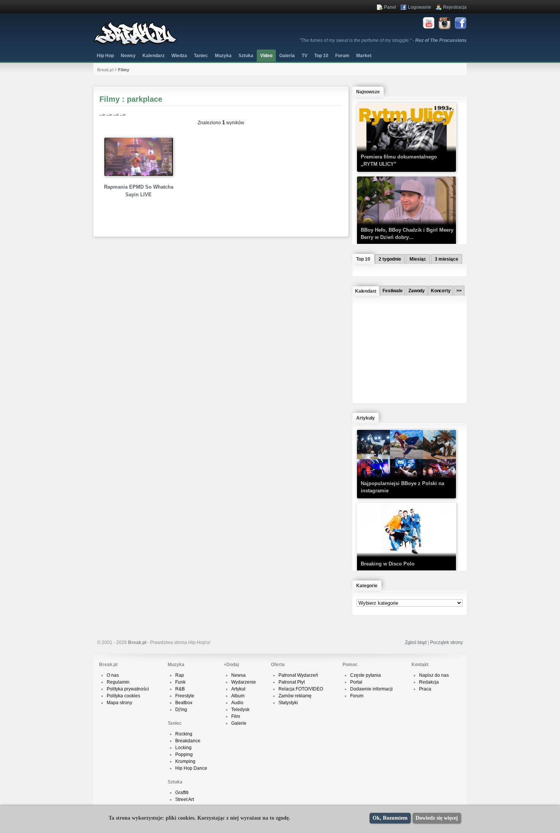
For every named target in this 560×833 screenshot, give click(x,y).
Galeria (287, 55)
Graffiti (182, 792)
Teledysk (240, 709)
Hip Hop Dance (191, 768)
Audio (237, 702)
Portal (356, 682)
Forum (356, 695)
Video (266, 55)
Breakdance (187, 740)
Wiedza (179, 55)
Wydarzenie (243, 682)
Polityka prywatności (128, 689)
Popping (184, 754)
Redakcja (429, 682)
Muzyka (223, 55)
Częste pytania (365, 675)
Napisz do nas (434, 675)
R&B (180, 689)
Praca (425, 689)
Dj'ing (181, 709)
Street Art (184, 799)
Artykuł (238, 689)
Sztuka (245, 55)
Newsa (238, 675)
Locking (183, 747)
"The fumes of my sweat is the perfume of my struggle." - (383, 40)
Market (363, 55)
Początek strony (446, 642)
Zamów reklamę (295, 695)
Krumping (185, 761)
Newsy (128, 55)
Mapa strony (119, 702)
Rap (179, 675)
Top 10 (321, 55)
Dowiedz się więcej (437, 818)
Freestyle (184, 695)
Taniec (201, 55)
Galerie (238, 723)
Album (238, 695)
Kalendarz (153, 55)
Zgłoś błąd (416, 642)
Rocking (183, 734)
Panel (390, 7)
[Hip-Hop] (135, 44)
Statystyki (288, 702)
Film (235, 716)
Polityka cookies (123, 695)
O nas (113, 675)
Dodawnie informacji (371, 689)
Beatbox (183, 702)
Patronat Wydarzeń (298, 675)
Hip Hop (105, 55)
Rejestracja (455, 7)
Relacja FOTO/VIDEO (300, 689)
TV (304, 55)
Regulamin (118, 682)
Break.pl (105, 69)
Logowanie (419, 7)
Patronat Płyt (291, 682)
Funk (180, 682)
